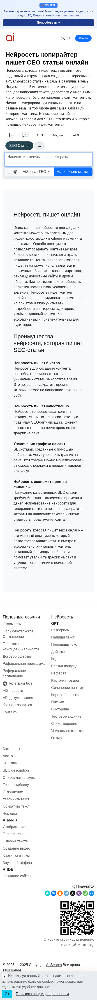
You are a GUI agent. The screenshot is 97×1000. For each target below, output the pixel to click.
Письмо (57, 702)
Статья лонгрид (64, 666)
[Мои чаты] (25, 135)
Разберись (60, 630)
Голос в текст (14, 834)
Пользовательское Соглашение (18, 633)
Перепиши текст (65, 644)
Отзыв (56, 738)
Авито (8, 756)
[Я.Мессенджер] (47, 893)
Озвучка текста (15, 841)
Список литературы (19, 777)
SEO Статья (19, 145)
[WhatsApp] (85, 893)
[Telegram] (66, 893)
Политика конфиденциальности (21, 646)
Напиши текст (62, 637)
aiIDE (76, 135)
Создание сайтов (17, 876)
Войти (83, 38)
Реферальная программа (24, 663)
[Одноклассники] (60, 893)
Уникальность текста (68, 731)
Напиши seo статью (73, 172)
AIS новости (13, 690)
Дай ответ (59, 652)
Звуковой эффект (17, 863)
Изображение (14, 827)
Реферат (58, 673)
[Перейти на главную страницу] (19, 37)
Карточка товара (65, 680)
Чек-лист (10, 813)
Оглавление (13, 792)
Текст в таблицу (16, 785)
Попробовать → (48, 22)
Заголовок (11, 749)
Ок (7, 994)
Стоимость (12, 624)
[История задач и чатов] (12, 135)
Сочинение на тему (67, 688)
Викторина (60, 709)
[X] (72, 893)
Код (54, 659)
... (39, 145)
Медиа (58, 135)
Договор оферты (17, 656)
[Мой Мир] (91, 893)
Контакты (10, 712)
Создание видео (16, 848)
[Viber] (79, 893)
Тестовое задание (66, 716)
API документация (18, 698)
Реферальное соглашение (14, 673)
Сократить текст (16, 806)
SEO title (10, 763)
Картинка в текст (16, 855)
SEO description (16, 770)
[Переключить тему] (66, 38)
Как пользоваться (17, 705)
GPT (40, 135)
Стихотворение (64, 723)
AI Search (54, 965)
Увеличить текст (16, 799)
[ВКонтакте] (53, 893)
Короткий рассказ (65, 695)
